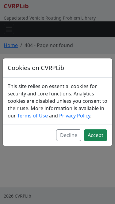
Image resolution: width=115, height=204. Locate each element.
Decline (68, 135)
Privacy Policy (74, 115)
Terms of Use (32, 115)
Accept (95, 135)
